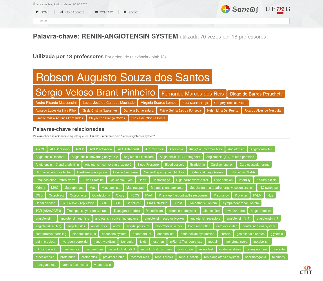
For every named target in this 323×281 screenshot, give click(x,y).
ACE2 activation (101, 149)
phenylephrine (257, 249)
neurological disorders (156, 249)
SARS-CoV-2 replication (78, 203)
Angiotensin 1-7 (261, 149)
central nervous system (259, 226)
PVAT (149, 195)
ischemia (127, 241)
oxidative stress (230, 249)
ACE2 (80, 149)
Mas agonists (111, 187)
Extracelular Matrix (242, 172)
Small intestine (157, 203)
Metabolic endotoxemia (167, 187)
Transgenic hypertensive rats (87, 210)
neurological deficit (122, 249)
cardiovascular (226, 226)
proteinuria (67, 257)
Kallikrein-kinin (267, 180)
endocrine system (114, 233)
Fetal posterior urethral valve (56, 180)
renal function (188, 257)
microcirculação (46, 249)
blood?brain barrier (169, 226)
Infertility (244, 180)
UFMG (277, 10)
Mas (93, 187)
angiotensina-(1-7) (48, 226)
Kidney (40, 187)
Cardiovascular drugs (254, 164)
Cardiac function (222, 164)
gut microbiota (45, 241)
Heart (142, 180)
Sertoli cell (134, 203)
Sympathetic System (203, 203)
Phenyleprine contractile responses (183, 195)
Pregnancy (221, 195)
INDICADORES (74, 12)
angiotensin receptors (205, 218)
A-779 (40, 149)
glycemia (277, 233)
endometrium (142, 233)
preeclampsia (45, 257)
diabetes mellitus (84, 233)
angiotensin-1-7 (267, 218)
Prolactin (241, 195)
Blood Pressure (148, 164)
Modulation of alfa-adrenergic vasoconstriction (221, 187)
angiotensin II (45, 218)
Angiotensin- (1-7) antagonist (180, 156)
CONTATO (106, 12)
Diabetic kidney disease (207, 172)
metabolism (261, 241)
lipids (143, 241)
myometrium (94, 249)
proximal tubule (113, 257)
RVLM (257, 195)
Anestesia (176, 149)
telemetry (278, 257)
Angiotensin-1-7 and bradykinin (57, 164)
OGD (39, 195)
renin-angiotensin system (221, 257)
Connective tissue (125, 172)
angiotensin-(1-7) (238, 218)
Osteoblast (56, 195)
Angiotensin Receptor (50, 156)
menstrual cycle (236, 241)
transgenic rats (46, 264)
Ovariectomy (101, 195)
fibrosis (225, 233)
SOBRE (133, 12)
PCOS (135, 195)
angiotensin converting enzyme (116, 218)
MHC (54, 187)
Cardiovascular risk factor (53, 172)
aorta (116, 226)
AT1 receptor (154, 149)
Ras (270, 195)
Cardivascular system (92, 172)
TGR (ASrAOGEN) (48, 210)
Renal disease (45, 203)
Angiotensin (236, 149)
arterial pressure (138, 226)
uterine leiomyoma (75, 264)
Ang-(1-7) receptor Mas (205, 149)
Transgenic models (127, 210)
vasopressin (102, 264)
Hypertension (223, 180)
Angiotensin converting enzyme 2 (95, 156)
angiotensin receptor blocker (164, 218)
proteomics (89, 257)
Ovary (120, 195)
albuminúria (211, 210)
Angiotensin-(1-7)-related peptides (230, 156)
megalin (213, 241)
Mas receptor (135, 187)
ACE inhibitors (60, 149)
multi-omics (71, 249)
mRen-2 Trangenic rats (186, 241)
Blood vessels (174, 164)
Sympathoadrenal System (241, 203)
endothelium (165, 233)
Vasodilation (154, 210)
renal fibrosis (164, 257)
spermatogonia (255, 257)
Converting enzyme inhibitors (164, 172)
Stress (178, 203)
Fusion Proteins (92, 180)
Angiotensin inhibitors (139, 156)
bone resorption (199, 226)
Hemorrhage (161, 180)
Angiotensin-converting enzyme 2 (108, 164)
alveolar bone (235, 210)
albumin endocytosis (183, 210)
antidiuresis (99, 226)
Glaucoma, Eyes (121, 180)
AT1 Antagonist (128, 149)
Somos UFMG (240, 8)
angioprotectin (261, 210)
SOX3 (105, 203)
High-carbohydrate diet (192, 180)
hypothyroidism (104, 241)
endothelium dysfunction (197, 233)
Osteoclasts (78, 195)
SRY (118, 203)
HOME (44, 12)
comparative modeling (51, 233)
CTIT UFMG (306, 269)
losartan (158, 241)
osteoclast (206, 249)
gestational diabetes (251, 233)
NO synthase (269, 187)
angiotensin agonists (74, 218)
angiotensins (76, 226)
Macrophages (73, 187)
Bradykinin (197, 164)
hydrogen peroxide (75, 241)
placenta (279, 249)
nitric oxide (185, 249)
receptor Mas (140, 257)
